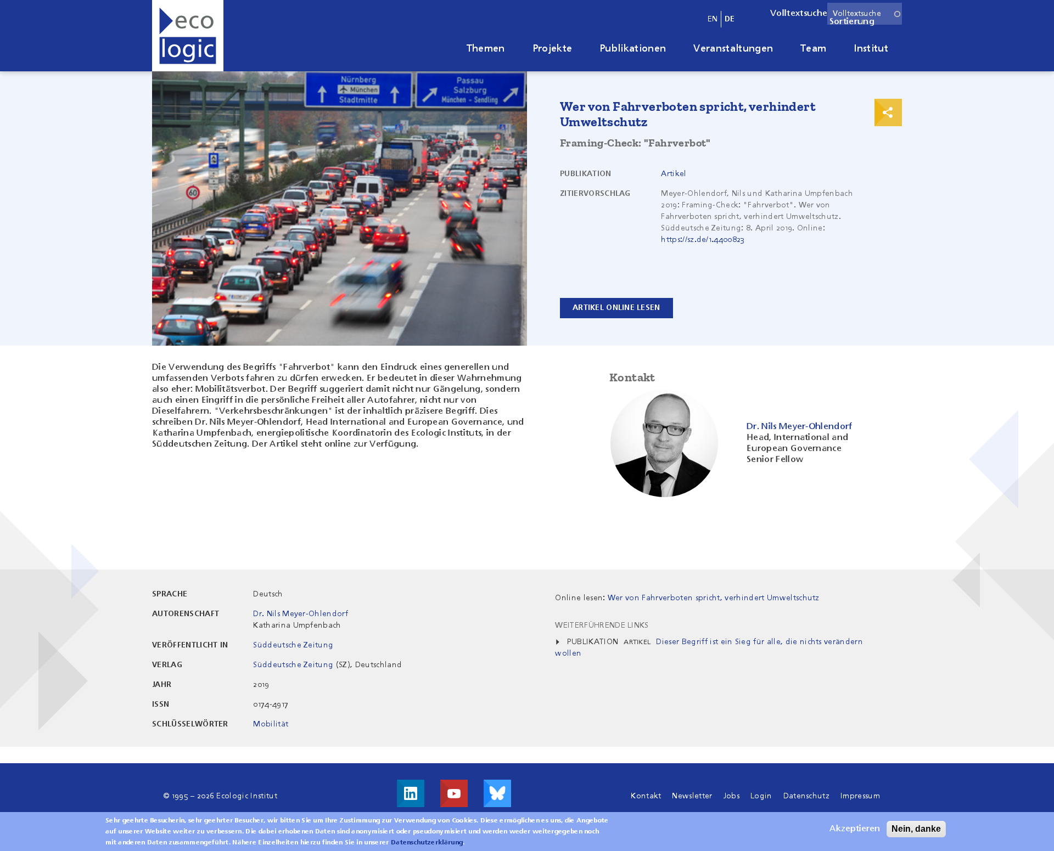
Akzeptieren (854, 829)
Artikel (673, 174)
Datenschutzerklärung (427, 842)
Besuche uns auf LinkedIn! (410, 793)
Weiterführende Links (601, 625)
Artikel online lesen (616, 308)
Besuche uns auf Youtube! (454, 793)
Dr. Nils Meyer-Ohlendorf (300, 614)
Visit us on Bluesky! (497, 793)
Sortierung (851, 22)
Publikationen (632, 49)
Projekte (552, 49)
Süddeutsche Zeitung (293, 645)
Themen (486, 49)
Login (761, 796)
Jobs (731, 796)
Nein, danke (916, 828)
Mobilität (270, 724)
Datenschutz (806, 796)
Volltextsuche (798, 13)
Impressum (860, 796)
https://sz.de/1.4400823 (702, 240)
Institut (871, 49)
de (730, 19)
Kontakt (646, 796)
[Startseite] (187, 35)
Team (813, 49)
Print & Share (888, 112)
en (713, 19)
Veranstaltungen (733, 49)
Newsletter (692, 796)
